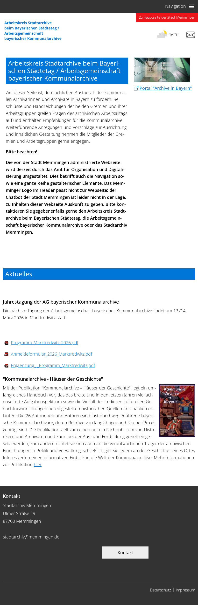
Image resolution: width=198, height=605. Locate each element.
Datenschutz (160, 590)
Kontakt (125, 552)
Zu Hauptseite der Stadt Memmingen (167, 17)
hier (38, 464)
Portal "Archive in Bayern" (166, 88)
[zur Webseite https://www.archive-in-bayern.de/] (162, 70)
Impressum (185, 590)
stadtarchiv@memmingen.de (31, 537)
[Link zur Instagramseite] (190, 34)
